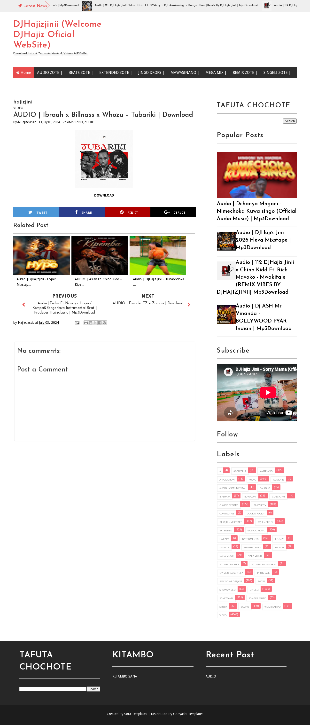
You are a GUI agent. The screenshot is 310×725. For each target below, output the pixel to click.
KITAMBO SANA (252, 547)
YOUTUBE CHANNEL (39, 83)
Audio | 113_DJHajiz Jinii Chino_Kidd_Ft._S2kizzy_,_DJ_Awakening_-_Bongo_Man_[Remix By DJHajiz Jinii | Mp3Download (164, 5)
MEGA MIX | (216, 72)
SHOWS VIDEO (227, 589)
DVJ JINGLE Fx (265, 522)
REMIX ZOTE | (245, 72)
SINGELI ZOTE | (277, 72)
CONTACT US (226, 513)
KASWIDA (224, 547)
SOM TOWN (226, 598)
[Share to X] (95, 322)
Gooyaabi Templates (188, 714)
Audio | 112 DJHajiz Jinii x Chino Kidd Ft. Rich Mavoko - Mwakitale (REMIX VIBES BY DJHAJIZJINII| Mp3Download (255, 277)
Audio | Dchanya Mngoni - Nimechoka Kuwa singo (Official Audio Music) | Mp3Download (256, 211)
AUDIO (89, 122)
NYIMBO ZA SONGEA (231, 573)
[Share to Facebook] (99, 322)
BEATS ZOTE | (81, 72)
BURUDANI (250, 496)
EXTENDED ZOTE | (115, 72)
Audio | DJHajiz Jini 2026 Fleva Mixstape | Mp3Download (263, 240)
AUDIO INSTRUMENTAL (232, 488)
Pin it (132, 212)
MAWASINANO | (184, 72)
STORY (223, 606)
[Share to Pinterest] (104, 322)
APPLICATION (227, 479)
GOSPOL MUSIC (256, 530)
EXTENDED (225, 530)
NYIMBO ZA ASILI (229, 564)
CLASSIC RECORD (228, 505)
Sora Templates (135, 714)
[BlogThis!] (90, 322)
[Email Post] (76, 322)
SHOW (261, 581)
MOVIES (279, 547)
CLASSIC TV (260, 505)
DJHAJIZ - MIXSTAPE (230, 522)
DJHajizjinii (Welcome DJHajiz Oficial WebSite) (57, 35)
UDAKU (245, 606)
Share (86, 212)
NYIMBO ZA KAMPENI (263, 564)
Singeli (254, 589)
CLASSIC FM (278, 496)
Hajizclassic (28, 122)
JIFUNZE (279, 539)
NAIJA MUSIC (226, 556)
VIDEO (223, 615)
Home (26, 72)
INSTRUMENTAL (250, 539)
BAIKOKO (265, 488)
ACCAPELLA (239, 471)
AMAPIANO (75, 122)
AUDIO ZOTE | (49, 72)
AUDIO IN (278, 479)
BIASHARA (224, 496)
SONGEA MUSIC (257, 598)
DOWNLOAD (104, 195)
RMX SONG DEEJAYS (230, 581)
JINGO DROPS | (151, 72)
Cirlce (180, 212)
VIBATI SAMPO (272, 606)
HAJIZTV (224, 539)
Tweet (41, 212)
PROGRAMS (263, 573)
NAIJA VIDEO (255, 556)
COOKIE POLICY (256, 513)
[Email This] (86, 322)
